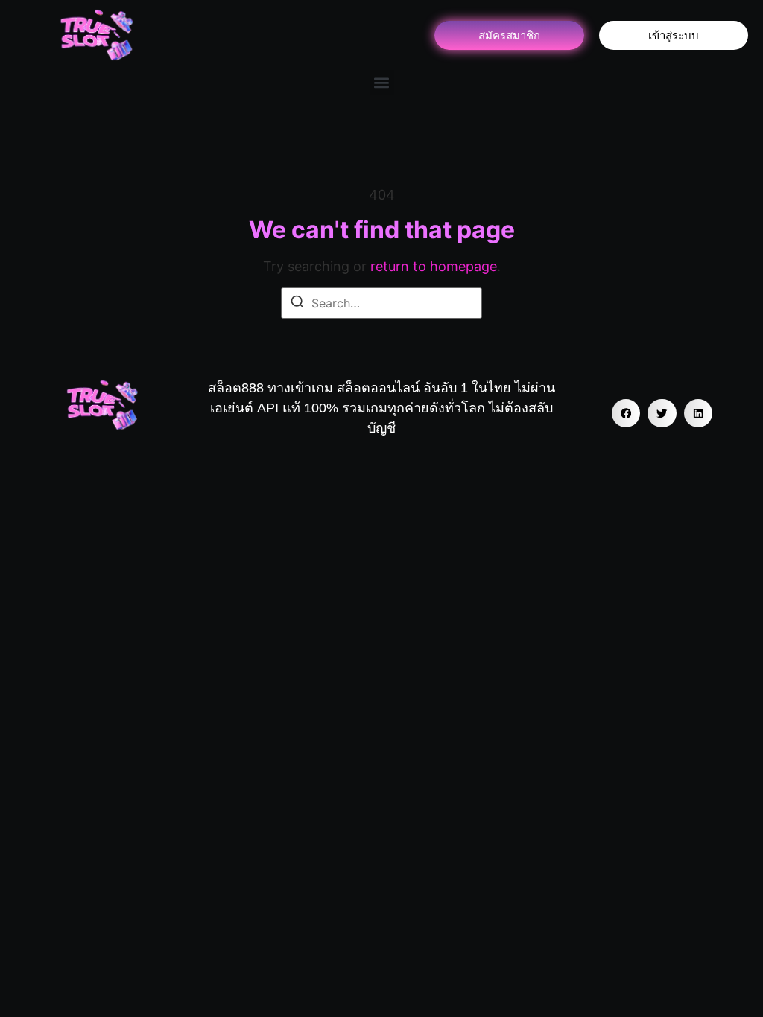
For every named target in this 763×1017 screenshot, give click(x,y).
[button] (382, 82)
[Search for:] (381, 303)
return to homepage (433, 266)
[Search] (297, 303)
